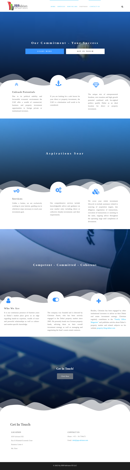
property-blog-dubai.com (106, 328)
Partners (84, 6)
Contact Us (95, 6)
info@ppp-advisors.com (80, 440)
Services (61, 6)
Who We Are (72, 6)
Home (53, 6)
